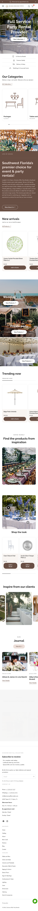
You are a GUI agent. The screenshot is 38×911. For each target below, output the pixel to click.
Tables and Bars (6, 856)
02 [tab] (17, 50)
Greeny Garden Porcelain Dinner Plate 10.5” (13, 259)
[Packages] (14, 101)
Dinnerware (5, 889)
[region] (19, 608)
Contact (4, 849)
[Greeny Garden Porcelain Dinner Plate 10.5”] (14, 243)
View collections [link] (18, 39)
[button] (3, 6)
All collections (6, 84)
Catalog (4, 833)
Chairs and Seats (6, 860)
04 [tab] (24, 50)
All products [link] (6, 226)
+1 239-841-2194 (12, 793)
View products (10, 303)
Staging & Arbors (6, 869)
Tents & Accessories (7, 895)
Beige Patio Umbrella (10, 411)
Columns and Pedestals (8, 863)
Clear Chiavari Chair (9, 556)
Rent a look (5, 839)
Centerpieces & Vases (7, 879)
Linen (3, 885)
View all (18, 646)
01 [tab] (14, 50)
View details (6, 680)
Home (3, 830)
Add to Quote (15, 267)
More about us (9, 207)
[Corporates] (19, 351)
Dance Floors (5, 872)
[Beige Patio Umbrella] (14, 396)
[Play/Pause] (29, 595)
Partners (4, 843)
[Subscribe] (33, 777)
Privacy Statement (19, 781)
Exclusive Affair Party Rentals (13, 907)
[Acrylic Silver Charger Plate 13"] (27, 545)
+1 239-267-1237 (10, 789)
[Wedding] (19, 293)
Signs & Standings (7, 876)
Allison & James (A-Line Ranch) (14, 677)
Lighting (4, 882)
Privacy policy (5, 903)
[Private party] (19, 322)
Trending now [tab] (7, 378)
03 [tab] (20, 50)
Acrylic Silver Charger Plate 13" (27, 556)
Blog (3, 846)
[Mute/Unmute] (29, 600)
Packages (7, 116)
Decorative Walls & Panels (8, 866)
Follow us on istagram (18, 706)
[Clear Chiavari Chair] (10, 545)
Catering (4, 892)
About (3, 836)
